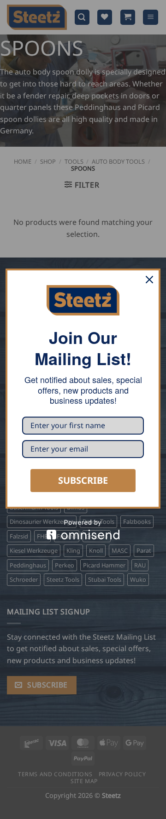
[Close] (149, 280)
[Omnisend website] (83, 529)
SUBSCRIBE (83, 480)
